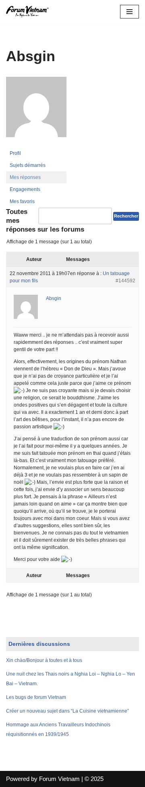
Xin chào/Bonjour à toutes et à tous (44, 660)
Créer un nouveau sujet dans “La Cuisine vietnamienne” (67, 711)
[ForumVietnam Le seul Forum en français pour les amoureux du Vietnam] (30, 12)
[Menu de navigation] (129, 11)
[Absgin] (36, 143)
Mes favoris (22, 201)
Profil (15, 153)
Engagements (25, 189)
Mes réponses (25, 177)
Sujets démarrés (28, 165)
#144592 (125, 281)
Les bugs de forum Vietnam (36, 697)
